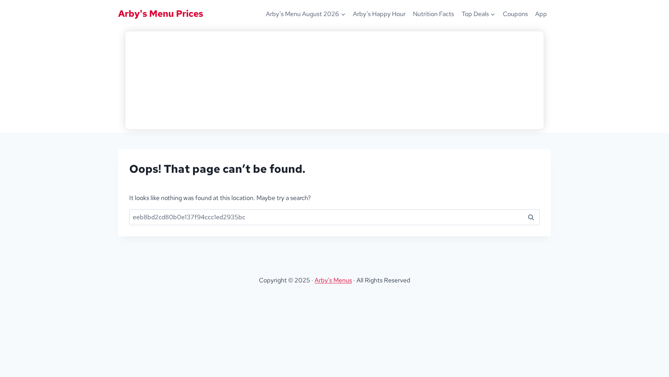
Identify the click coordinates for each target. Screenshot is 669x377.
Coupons (515, 14)
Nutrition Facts (433, 14)
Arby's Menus (333, 280)
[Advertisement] (334, 80)
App (541, 14)
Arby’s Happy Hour (379, 14)
